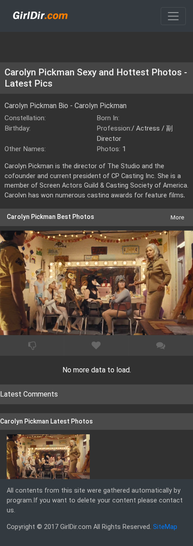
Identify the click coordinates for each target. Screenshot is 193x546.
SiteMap (165, 527)
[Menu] (173, 16)
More (177, 217)
